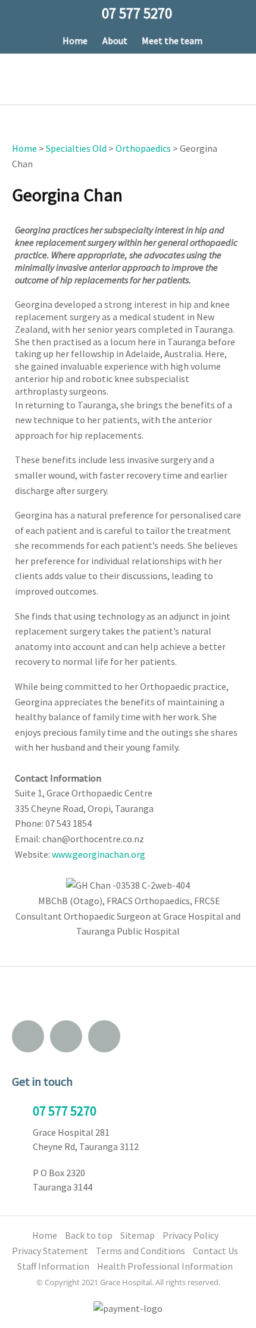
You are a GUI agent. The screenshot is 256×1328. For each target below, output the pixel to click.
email (28, 1036)
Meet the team (172, 40)
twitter (104, 1036)
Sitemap (137, 1235)
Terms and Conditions (140, 1251)
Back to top (89, 1235)
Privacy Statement (50, 1251)
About (114, 40)
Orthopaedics (143, 148)
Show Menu (20, 78)
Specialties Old (76, 148)
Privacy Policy (190, 1235)
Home (75, 40)
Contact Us (215, 1251)
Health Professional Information (165, 1266)
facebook (66, 1036)
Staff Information (53, 1266)
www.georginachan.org (98, 854)
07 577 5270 (64, 1110)
